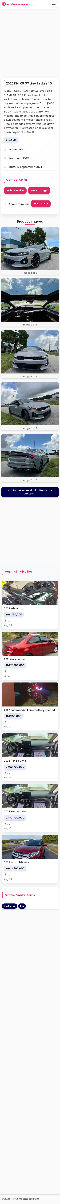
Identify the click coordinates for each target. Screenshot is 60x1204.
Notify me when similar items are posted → (30, 492)
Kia (22, 905)
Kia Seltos (9, 905)
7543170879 (41, 203)
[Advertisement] (30, 45)
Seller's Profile (15, 190)
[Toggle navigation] (53, 4)
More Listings (39, 190)
